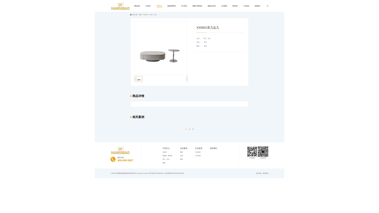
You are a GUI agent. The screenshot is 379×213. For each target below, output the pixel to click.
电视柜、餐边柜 (167, 155)
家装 (181, 159)
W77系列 (184, 6)
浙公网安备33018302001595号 (174, 173)
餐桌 (164, 162)
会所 (181, 155)
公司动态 (198, 155)
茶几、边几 (153, 14)
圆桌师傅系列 (171, 6)
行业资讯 (246, 6)
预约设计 (235, 6)
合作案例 (224, 6)
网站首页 (137, 6)
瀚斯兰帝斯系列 (197, 6)
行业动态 (198, 152)
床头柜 (165, 152)
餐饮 (181, 152)
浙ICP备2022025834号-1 (156, 173)
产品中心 (159, 6)
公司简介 (148, 6)
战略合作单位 (212, 6)
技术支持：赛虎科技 (262, 173)
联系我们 (257, 6)
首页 (140, 14)
